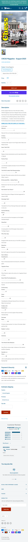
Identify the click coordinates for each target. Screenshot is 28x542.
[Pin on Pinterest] (20, 101)
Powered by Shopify (5, 539)
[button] (8, 432)
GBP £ (3, 516)
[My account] (22, 8)
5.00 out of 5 (18, 427)
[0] (25, 8)
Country (3, 390)
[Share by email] (26, 101)
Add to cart (14, 88)
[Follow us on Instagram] (8, 523)
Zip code (3, 403)
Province (3, 396)
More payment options (14, 96)
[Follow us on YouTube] (11, 523)
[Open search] (19, 8)
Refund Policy (4, 418)
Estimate (6, 412)
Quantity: (3, 82)
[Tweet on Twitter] (23, 101)
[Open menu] (2, 8)
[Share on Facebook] (17, 101)
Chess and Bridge (5, 62)
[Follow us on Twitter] (5, 523)
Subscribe (6, 509)
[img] (6, 447)
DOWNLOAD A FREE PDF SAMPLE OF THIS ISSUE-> (13, 123)
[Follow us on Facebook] (2, 523)
